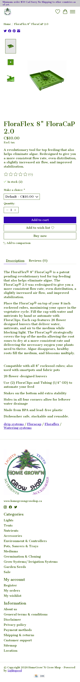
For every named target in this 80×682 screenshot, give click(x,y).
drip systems (14, 424)
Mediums (11, 551)
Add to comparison (19, 243)
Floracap (34, 424)
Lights (8, 520)
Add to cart (40, 220)
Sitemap (10, 645)
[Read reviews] (16, 174)
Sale (7, 572)
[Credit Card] (36, 676)
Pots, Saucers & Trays (21, 546)
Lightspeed (15, 670)
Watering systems (18, 428)
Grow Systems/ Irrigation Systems (31, 561)
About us (10, 609)
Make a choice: (14, 190)
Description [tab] (15, 260)
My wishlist (12, 595)
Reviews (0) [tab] (38, 260)
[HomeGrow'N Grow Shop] (7, 11)
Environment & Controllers (25, 541)
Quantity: (9, 203)
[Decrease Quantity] (7, 210)
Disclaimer (12, 619)
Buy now (40, 236)
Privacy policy (15, 625)
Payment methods (18, 630)
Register (10, 585)
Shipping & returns (19, 635)
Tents (8, 525)
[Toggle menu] (72, 11)
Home (7, 24)
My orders (12, 590)
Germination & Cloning (22, 556)
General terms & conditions (26, 614)
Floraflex (52, 424)
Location (10, 650)
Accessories (13, 536)
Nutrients (11, 530)
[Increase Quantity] (15, 210)
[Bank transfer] (42, 676)
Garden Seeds (15, 567)
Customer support (18, 640)
